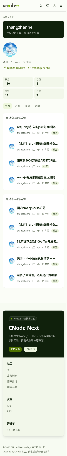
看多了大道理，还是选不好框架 (37, 275)
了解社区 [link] (30, 349)
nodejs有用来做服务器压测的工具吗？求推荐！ (38, 177)
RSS (9, 411)
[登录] (54, 5)
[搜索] (41, 6)
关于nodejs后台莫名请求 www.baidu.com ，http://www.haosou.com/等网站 (38, 258)
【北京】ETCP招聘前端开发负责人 (38, 144)
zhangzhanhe (23, 133)
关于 (9, 370)
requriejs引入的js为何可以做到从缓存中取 (38, 127)
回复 (27, 106)
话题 (17, 106)
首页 (5, 17)
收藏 (37, 106)
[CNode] (11, 5)
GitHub (15, 430)
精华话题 (12, 387)
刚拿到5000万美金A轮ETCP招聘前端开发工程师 (38, 160)
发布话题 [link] (15, 349)
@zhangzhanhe (40, 67)
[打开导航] (61, 6)
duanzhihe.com (15, 67)
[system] (48, 6)
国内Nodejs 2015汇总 (31, 208)
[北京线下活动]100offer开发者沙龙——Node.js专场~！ (38, 241)
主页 (7, 106)
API (9, 405)
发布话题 (12, 375)
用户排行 (12, 381)
